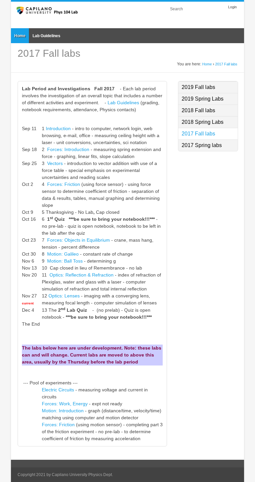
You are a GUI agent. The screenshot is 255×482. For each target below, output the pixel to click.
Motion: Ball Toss (65, 261)
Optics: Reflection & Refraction (81, 275)
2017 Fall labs (226, 64)
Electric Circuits (58, 389)
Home (207, 64)
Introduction (58, 128)
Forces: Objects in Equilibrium (79, 240)
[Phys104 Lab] (47, 10)
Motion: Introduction (63, 410)
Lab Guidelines (123, 102)
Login (232, 7)
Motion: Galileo (63, 254)
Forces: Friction (63, 184)
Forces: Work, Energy (65, 403)
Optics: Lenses (64, 295)
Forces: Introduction (68, 149)
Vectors (55, 163)
